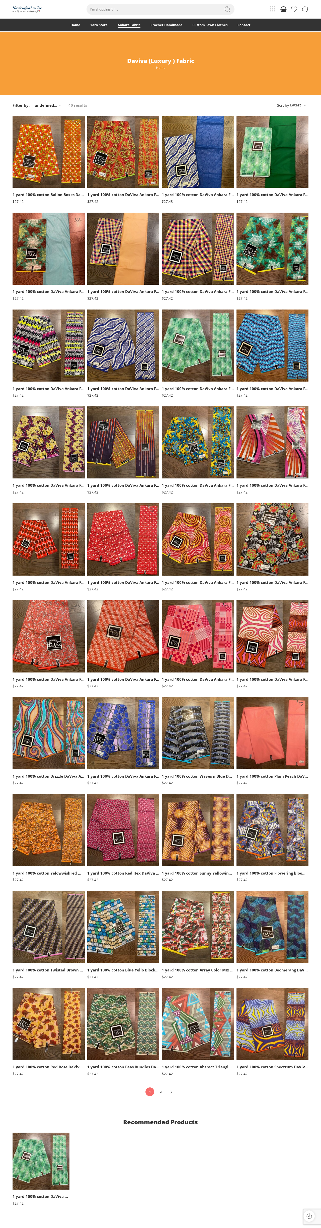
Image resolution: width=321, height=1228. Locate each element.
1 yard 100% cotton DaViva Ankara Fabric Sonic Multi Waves (49, 388)
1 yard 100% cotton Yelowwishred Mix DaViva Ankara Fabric (49, 873)
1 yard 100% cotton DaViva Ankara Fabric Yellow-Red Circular (198, 582)
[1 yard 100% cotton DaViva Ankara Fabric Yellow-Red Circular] (198, 539)
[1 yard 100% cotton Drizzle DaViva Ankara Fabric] (49, 733)
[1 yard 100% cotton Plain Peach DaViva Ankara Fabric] (272, 733)
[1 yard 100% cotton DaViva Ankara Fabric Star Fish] (198, 442)
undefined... (46, 105)
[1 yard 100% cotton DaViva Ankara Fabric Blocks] (272, 636)
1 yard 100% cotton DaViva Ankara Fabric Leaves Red (49, 582)
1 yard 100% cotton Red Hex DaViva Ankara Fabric (123, 873)
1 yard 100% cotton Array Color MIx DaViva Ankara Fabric (198, 969)
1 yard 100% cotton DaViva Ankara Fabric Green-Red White (272, 582)
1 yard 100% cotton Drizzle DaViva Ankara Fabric (49, 776)
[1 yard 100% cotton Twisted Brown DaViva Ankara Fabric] (49, 927)
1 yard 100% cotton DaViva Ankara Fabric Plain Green (272, 194)
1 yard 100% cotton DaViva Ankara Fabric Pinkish (272, 485)
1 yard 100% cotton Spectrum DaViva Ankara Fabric (272, 1066)
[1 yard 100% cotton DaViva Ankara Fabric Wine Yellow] (49, 442)
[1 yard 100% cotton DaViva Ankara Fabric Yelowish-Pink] (198, 249)
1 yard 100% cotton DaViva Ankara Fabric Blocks (272, 679)
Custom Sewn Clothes (209, 25)
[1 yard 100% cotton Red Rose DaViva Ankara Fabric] (49, 1024)
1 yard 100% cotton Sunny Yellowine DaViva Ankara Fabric (198, 873)
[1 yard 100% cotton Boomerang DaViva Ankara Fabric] (272, 927)
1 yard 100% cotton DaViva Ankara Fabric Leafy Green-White (272, 291)
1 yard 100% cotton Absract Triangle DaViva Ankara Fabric (198, 1066)
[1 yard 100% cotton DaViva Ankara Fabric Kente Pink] (198, 636)
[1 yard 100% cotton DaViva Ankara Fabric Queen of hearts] (123, 539)
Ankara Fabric (129, 25)
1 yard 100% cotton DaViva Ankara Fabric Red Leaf (49, 679)
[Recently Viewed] (309, 1216)
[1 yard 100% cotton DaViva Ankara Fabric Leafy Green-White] (272, 249)
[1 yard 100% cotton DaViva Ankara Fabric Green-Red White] (272, 539)
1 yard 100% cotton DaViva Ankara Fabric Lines (123, 485)
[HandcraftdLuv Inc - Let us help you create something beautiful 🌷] (27, 9)
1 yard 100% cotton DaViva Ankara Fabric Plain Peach (123, 291)
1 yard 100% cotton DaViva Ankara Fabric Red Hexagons (123, 776)
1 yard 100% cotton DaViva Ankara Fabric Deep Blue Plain (198, 194)
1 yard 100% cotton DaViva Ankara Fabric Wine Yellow (49, 485)
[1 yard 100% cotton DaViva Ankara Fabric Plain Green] (272, 152)
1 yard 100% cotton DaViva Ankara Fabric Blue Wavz (123, 388)
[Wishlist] (77, 122)
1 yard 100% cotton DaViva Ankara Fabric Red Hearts (123, 679)
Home (75, 25)
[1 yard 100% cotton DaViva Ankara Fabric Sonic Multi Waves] (49, 346)
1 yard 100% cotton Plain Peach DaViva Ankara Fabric (272, 776)
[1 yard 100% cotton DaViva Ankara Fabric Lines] (123, 442)
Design (17, 183)
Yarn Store (99, 25)
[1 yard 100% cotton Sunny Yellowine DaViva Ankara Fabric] (198, 830)
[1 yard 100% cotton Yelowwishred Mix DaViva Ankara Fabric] (49, 830)
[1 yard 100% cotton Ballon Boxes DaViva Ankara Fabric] (49, 152)
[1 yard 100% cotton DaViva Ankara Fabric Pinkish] (272, 442)
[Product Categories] (272, 9)
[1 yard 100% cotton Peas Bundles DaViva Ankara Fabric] (123, 1024)
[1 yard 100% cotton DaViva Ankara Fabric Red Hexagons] (123, 733)
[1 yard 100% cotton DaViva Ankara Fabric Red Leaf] (49, 636)
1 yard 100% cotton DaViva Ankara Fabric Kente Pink (198, 679)
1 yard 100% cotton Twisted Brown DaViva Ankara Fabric (49, 969)
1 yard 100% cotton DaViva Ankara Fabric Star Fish (198, 485)
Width (17, 167)
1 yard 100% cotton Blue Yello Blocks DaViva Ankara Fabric (123, 969)
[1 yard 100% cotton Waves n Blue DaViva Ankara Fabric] (198, 733)
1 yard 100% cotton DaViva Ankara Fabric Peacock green (198, 388)
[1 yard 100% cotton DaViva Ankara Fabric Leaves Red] (49, 539)
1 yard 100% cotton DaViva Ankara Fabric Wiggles (123, 194)
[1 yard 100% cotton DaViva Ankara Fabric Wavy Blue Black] (272, 346)
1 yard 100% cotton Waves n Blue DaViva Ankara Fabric (198, 776)
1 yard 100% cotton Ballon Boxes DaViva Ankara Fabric (49, 194)
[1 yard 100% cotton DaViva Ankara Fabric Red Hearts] (123, 636)
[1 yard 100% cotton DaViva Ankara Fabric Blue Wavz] (123, 346)
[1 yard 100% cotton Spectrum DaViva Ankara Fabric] (272, 1024)
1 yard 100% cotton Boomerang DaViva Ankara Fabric (272, 969)
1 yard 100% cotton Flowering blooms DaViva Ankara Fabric (272, 873)
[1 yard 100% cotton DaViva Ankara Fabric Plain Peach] (123, 249)
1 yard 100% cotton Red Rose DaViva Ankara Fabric (49, 1066)
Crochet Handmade (166, 25)
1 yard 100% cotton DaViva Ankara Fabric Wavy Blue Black (272, 388)
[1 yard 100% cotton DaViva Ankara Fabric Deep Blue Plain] (198, 152)
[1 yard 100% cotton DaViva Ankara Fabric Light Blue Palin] (49, 249)
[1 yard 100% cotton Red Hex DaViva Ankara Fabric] (123, 830)
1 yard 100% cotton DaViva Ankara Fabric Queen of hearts (123, 582)
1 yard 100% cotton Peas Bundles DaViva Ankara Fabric (123, 1066)
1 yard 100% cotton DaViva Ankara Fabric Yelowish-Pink (198, 291)
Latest (295, 105)
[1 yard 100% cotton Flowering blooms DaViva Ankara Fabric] (272, 830)
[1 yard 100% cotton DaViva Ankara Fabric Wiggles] (123, 152)
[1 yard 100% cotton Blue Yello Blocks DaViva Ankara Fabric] (123, 927)
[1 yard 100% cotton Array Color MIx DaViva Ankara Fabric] (198, 927)
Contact (244, 25)
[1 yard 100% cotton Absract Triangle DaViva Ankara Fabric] (198, 1024)
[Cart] (283, 9)
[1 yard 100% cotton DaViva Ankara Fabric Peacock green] (198, 346)
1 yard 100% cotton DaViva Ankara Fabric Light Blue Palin (49, 291)
